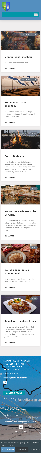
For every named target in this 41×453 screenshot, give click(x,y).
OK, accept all (9, 449)
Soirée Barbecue (15, 156)
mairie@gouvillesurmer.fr (15, 378)
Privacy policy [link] (35, 449)
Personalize (22, 449)
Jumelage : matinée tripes (20, 321)
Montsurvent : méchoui (19, 57)
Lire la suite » (10, 68)
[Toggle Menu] (36, 14)
